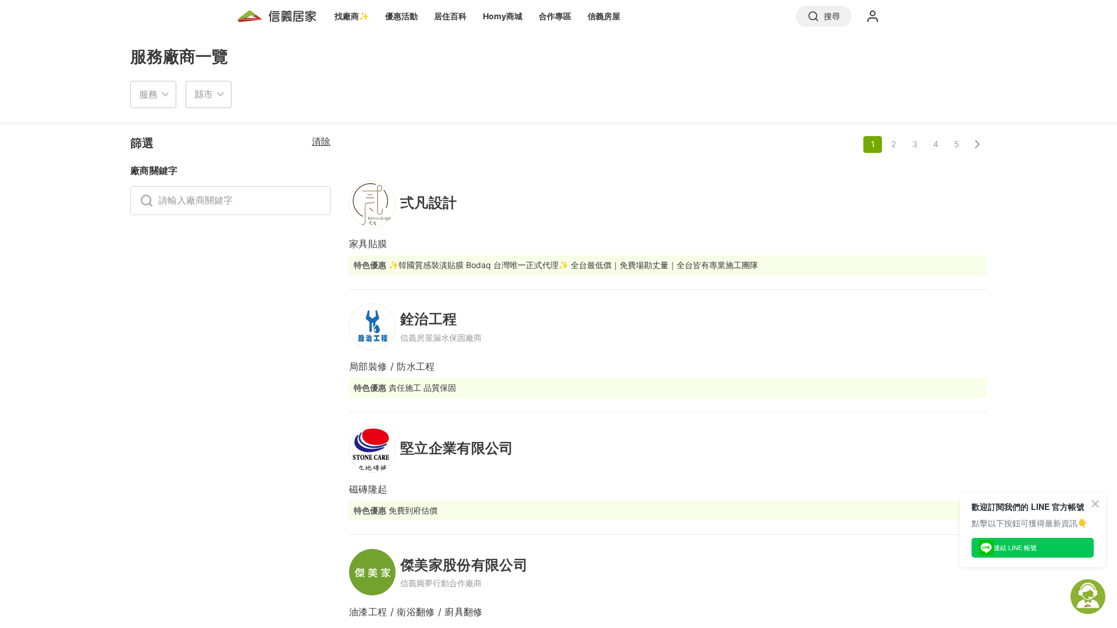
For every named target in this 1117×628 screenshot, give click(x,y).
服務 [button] (148, 94)
